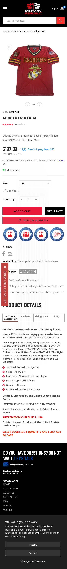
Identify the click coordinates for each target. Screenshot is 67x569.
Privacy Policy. (18, 536)
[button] (8, 124)
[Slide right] (39, 104)
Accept (33, 544)
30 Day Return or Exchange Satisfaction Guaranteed (36, 286)
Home (6, 31)
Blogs (7, 505)
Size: (5, 183)
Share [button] (9, 246)
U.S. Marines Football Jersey (29, 31)
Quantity (8, 199)
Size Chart (13, 190)
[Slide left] (27, 104)
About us (8, 493)
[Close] (5, 267)
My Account (10, 488)
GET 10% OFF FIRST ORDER (4, 287)
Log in (54, 8)
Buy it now (55, 211)
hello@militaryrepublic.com (21, 464)
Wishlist (8, 510)
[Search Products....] (60, 20)
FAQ (5, 501)
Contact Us (10, 497)
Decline (32, 552)
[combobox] (33, 20)
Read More (33, 140)
